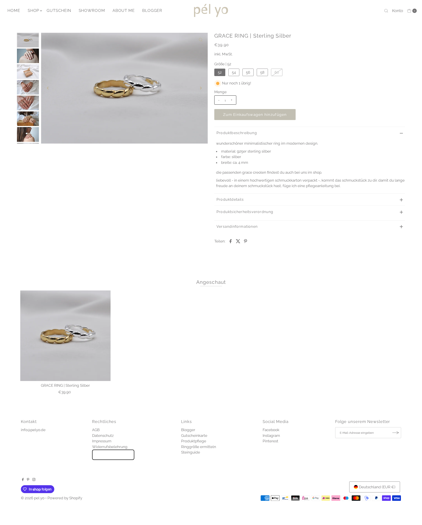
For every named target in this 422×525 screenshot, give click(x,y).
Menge (220, 92)
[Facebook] (23, 479)
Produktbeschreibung (236, 133)
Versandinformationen (237, 226)
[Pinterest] (28, 479)
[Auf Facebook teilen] (230, 240)
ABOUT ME (124, 10)
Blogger (188, 430)
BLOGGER (152, 10)
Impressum (101, 441)
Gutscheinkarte (194, 435)
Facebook (271, 430)
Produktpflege (193, 441)
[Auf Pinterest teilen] (245, 240)
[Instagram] (33, 479)
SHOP (33, 10)
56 (248, 72)
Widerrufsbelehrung (109, 447)
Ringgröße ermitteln (198, 447)
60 (277, 72)
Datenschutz (103, 435)
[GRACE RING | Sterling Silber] (65, 335)
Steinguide (190, 452)
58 (262, 72)
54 (234, 72)
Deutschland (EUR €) (377, 487)
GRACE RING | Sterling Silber (65, 385)
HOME (13, 10)
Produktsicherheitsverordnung (244, 212)
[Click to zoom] (201, 40)
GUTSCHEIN (59, 10)
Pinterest (270, 441)
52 (220, 72)
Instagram (271, 435)
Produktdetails (230, 199)
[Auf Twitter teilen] (238, 240)
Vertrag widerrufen (113, 455)
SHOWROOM (92, 10)
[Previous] (48, 88)
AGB (96, 430)
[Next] (201, 88)
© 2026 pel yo (32, 498)
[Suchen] (386, 10)
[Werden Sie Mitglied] (395, 432)
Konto (397, 10)
